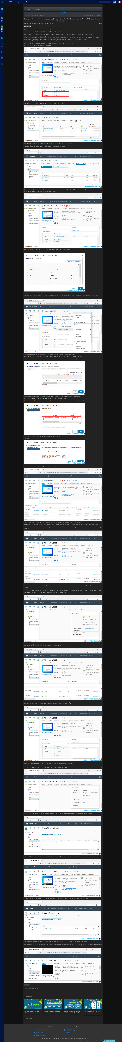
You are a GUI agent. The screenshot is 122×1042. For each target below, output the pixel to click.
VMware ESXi (2, 26)
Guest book (68, 1029)
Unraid (2, 64)
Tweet (31, 991)
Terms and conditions (41, 1034)
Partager (26, 991)
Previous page (27, 26)
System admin (21, 2)
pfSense (2, 58)
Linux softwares (40, 1030)
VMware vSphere (2, 29)
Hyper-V (2, 38)
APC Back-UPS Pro (2, 52)
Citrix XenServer (2, 20)
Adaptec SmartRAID (2, 44)
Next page (26, 985)
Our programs (39, 1032)
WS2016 (2, 12)
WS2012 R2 (2, 9)
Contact (68, 1032)
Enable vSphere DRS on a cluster (34, 15)
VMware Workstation (2, 32)
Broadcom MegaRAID (2, 46)
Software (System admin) (42, 1029)
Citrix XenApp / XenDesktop (2, 18)
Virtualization (30, 2)
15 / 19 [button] (63, 13)
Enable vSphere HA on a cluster (92, 15)
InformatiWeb (9, 2)
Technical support (70, 1030)
